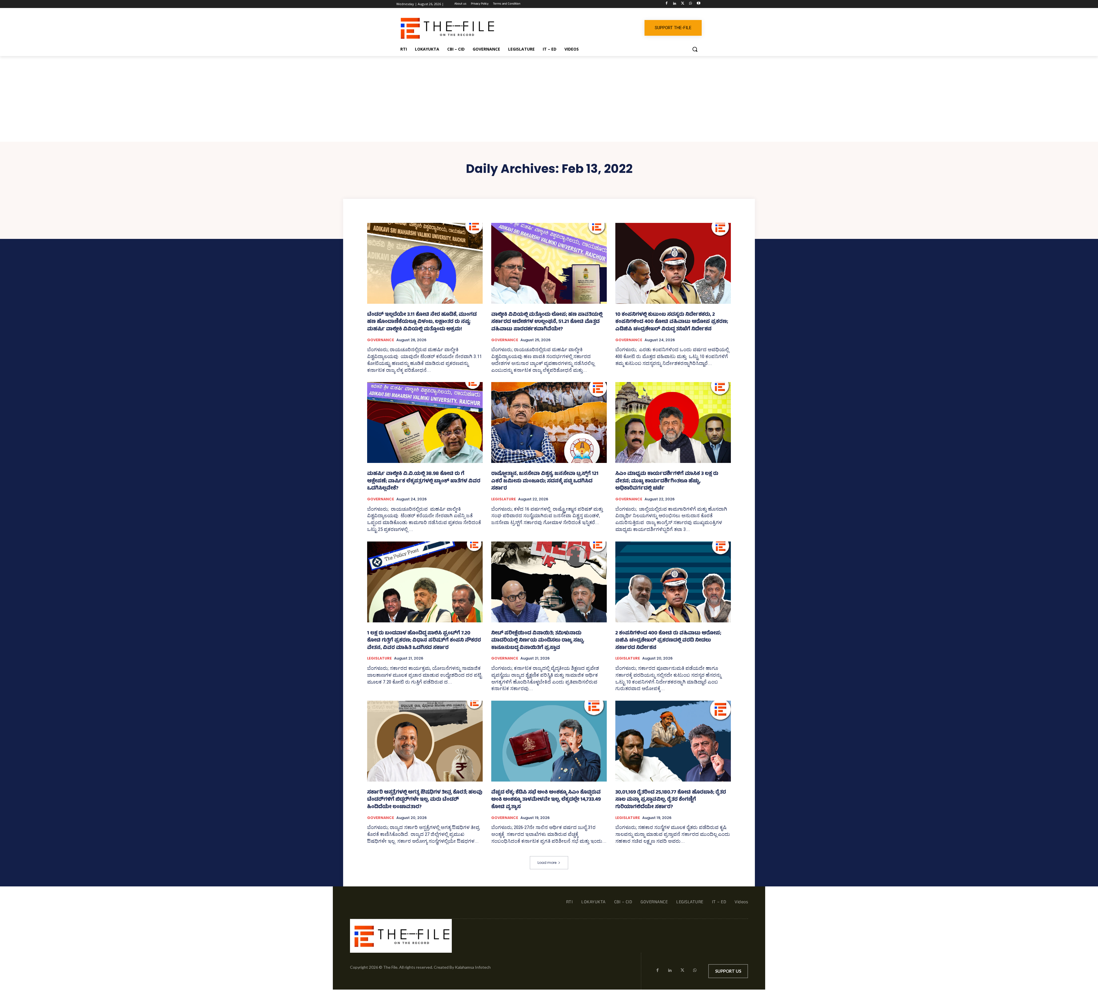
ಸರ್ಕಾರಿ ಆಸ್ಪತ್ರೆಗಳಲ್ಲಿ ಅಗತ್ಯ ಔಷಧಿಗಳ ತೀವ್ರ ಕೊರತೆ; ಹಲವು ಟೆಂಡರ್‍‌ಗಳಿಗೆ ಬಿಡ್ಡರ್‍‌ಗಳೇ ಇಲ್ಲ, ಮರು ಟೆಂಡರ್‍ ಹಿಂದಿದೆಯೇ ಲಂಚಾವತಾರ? (424, 800)
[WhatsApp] (690, 4)
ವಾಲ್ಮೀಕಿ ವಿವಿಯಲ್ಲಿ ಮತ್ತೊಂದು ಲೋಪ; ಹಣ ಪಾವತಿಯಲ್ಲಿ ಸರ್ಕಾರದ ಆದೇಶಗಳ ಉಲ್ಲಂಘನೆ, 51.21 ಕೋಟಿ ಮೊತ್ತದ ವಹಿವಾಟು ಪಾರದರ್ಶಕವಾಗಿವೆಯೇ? (546, 322)
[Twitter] (682, 4)
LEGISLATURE (503, 499)
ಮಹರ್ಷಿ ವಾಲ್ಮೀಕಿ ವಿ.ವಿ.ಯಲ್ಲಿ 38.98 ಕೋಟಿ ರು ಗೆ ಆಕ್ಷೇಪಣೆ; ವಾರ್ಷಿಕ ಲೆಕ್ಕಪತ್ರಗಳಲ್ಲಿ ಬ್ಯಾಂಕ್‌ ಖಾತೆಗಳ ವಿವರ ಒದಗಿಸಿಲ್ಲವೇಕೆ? (423, 481)
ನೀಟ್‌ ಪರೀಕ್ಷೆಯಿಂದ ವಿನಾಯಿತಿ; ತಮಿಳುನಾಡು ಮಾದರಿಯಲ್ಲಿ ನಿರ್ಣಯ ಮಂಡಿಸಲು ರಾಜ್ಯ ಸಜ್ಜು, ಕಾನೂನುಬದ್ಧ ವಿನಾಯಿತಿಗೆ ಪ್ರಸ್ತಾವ (537, 640)
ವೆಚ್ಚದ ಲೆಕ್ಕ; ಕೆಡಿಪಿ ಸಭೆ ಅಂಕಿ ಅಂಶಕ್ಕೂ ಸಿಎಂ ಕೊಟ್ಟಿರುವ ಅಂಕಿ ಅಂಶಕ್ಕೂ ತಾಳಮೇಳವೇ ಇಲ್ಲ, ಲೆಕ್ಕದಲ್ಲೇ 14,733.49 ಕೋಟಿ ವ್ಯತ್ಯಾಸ (546, 800)
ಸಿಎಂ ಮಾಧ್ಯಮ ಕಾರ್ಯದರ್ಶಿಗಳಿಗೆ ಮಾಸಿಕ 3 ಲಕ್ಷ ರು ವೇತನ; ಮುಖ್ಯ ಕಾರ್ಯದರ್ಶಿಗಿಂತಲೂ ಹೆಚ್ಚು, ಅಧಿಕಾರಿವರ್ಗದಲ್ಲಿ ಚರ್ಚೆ (666, 481)
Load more (547, 862)
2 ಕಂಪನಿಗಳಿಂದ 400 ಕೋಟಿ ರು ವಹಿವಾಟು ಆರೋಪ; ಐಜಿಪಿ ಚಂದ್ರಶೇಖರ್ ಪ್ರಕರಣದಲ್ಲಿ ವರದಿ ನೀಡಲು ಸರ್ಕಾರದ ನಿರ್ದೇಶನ (668, 640)
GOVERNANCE (380, 340)
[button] (695, 49)
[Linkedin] (674, 4)
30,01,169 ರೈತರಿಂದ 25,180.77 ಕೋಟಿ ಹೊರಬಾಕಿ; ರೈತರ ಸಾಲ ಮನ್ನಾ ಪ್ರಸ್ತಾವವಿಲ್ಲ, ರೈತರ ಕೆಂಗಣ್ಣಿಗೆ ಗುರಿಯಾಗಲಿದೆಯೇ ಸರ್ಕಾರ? (670, 800)
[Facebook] (666, 4)
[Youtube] (698, 4)
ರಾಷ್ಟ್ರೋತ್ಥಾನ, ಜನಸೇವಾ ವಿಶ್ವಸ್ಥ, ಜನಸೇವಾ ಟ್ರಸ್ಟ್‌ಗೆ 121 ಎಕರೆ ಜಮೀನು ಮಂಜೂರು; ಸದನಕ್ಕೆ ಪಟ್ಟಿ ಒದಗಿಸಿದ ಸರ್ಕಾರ (544, 481)
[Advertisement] (549, 99)
